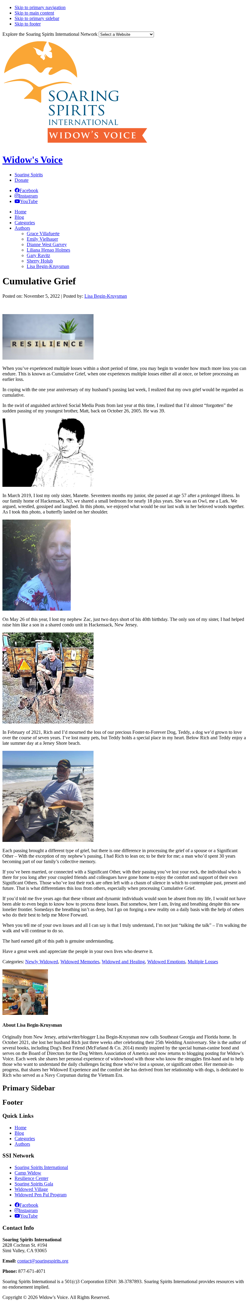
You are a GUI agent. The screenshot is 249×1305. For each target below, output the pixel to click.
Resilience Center (31, 1178)
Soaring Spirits (29, 174)
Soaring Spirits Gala (34, 1183)
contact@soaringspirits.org (42, 1260)
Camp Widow (28, 1172)
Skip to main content (34, 12)
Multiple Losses (203, 961)
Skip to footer (28, 23)
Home (20, 1127)
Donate (22, 180)
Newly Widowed (41, 961)
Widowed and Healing (123, 961)
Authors (22, 1144)
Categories (25, 1138)
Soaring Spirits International (41, 1167)
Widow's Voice (32, 159)
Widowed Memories (79, 961)
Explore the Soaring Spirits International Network (49, 34)
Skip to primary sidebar (37, 18)
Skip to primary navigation (40, 7)
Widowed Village (31, 1189)
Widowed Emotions (166, 961)
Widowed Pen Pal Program (41, 1194)
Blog (19, 1133)
